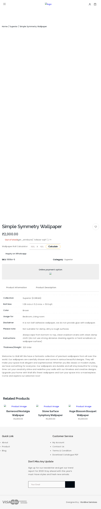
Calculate (53, 246)
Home (5, 26)
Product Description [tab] (46, 287)
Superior (14, 26)
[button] (95, 226)
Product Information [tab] (16, 287)
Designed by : (81, 502)
